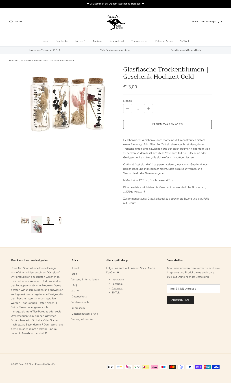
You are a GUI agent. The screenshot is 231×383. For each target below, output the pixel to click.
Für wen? (80, 41)
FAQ (74, 285)
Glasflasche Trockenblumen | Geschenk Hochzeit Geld (47, 60)
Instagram (118, 279)
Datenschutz (79, 296)
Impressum (78, 308)
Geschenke (62, 41)
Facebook (117, 284)
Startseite (13, 60)
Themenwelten (139, 41)
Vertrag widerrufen (82, 319)
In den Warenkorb (167, 124)
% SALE (185, 41)
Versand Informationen (85, 279)
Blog (74, 274)
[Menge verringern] (127, 108)
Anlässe (97, 41)
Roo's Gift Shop (26, 364)
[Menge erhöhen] (148, 108)
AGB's (75, 291)
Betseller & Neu (164, 41)
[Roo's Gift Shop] (115, 21)
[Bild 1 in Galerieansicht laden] (67, 103)
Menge (127, 101)
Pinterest (117, 288)
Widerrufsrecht (80, 302)
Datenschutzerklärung (84, 314)
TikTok (116, 292)
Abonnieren (180, 300)
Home (45, 41)
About (75, 268)
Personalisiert (116, 41)
